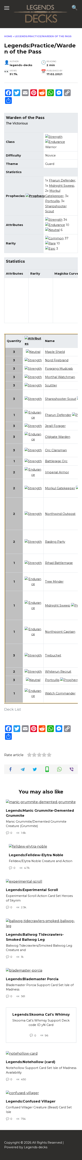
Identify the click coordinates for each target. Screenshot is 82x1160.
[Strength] (53, 137)
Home (8, 36)
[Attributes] (33, 344)
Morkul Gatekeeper (60, 488)
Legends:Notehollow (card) (30, 1062)
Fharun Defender (62, 180)
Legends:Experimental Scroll (32, 890)
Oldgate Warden (57, 437)
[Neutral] (52, 230)
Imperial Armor (57, 472)
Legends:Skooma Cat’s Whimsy (41, 1014)
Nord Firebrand (56, 360)
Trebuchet (53, 655)
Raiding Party (55, 542)
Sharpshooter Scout (60, 399)
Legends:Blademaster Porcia (32, 979)
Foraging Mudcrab (59, 369)
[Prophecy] (35, 196)
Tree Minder (54, 581)
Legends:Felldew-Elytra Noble (36, 855)
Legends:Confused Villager (31, 1101)
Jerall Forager (55, 426)
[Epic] (50, 249)
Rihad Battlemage (59, 563)
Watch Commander (60, 693)
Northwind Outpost (60, 514)
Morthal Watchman (60, 377)
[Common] (54, 238)
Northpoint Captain (60, 632)
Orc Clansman (56, 450)
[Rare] (50, 243)
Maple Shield (55, 352)
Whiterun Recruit (58, 671)
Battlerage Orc (56, 461)
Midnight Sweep (61, 186)
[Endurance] (55, 142)
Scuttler (51, 385)
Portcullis (52, 201)
